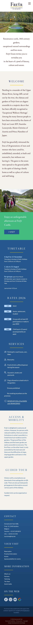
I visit (12, 232)
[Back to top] (30, 619)
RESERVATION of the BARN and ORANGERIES (17, 402)
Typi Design (22, 623)
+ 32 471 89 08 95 (15, 531)
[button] (29, 3)
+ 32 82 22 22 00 (13, 534)
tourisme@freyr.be (9, 536)
